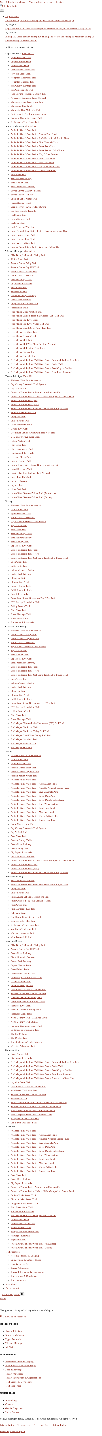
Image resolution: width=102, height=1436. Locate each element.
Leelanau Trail (18, 223)
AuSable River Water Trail (23, 130)
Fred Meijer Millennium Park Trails (28, 348)
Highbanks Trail (18, 215)
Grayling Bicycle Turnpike (23, 211)
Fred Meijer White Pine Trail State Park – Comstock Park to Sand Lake (45, 360)
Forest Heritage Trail (21, 203)
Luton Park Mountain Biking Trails (28, 1001)
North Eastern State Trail (23, 235)
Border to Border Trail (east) (24, 400)
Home (3, 1298)
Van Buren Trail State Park (24, 929)
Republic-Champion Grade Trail (26, 118)
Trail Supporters (18, 1280)
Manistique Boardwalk (22, 106)
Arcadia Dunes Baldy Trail (24, 263)
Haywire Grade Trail (21, 73)
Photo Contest (12, 1288)
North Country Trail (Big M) (24, 1021)
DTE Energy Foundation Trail (25, 436)
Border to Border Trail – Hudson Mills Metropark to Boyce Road (42, 396)
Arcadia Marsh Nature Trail (24, 271)
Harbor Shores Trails (21, 1227)
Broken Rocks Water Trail (23, 412)
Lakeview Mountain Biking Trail (26, 997)
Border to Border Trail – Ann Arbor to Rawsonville (35, 392)
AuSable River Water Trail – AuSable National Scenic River (40, 138)
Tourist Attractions (20, 1268)
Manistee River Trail (21, 1005)
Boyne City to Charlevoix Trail (26, 190)
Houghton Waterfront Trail (23, 77)
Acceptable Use (41, 1425)
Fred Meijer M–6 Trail (21, 340)
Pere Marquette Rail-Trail (23, 908)
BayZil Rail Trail (19, 388)
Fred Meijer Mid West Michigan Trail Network (33, 344)
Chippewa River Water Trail (24, 303)
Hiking (47, 36)
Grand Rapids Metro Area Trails (26, 977)
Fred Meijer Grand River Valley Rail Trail (31, 328)
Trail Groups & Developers (24, 1276)
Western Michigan (65, 20)
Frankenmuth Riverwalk (22, 453)
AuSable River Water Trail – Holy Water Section (34, 154)
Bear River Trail (18, 174)
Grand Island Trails (20, 65)
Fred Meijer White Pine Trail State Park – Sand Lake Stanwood (41, 372)
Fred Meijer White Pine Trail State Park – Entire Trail (37, 364)
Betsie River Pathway (21, 178)
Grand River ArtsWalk (21, 469)
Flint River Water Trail (22, 449)
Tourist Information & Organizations (28, 1272)
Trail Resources (12, 1251)
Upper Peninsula (49, 20)
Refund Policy (59, 1425)
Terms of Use (24, 1425)
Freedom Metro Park (21, 457)
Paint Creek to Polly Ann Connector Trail (31, 900)
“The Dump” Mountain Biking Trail (28, 255)
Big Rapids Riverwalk (21, 283)
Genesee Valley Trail (21, 461)
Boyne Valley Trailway (22, 194)
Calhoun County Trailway (23, 295)
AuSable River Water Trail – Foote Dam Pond (33, 146)
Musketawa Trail (19, 1098)
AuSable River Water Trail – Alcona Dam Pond (34, 134)
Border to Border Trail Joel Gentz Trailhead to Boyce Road (39, 408)
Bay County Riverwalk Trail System (28, 384)
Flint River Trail (18, 444)
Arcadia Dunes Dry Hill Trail (25, 267)
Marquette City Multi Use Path (26, 110)
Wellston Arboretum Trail (23, 1046)
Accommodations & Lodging (25, 1255)
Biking (10, 36)
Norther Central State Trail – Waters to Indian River (36, 247)
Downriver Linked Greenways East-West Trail (33, 432)
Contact (9, 1404)
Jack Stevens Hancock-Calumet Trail (28, 93)
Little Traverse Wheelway (23, 227)
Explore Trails (12, 16)
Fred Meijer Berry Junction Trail (26, 311)
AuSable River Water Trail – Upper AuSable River (35, 166)
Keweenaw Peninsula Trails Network (28, 98)
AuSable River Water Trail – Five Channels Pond (34, 142)
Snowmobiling (13, 40)
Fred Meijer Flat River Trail (24, 319)
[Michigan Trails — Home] (8, 6)
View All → (28, 53)
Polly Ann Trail (18, 913)
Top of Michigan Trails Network (26, 1042)
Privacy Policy (7, 1425)
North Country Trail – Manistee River (29, 1017)
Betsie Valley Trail (20, 182)
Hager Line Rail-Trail (21, 477)
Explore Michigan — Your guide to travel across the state (32, 2)
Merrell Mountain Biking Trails (26, 1009)
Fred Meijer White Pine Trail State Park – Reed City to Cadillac (42, 368)
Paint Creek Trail (19, 904)
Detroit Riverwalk (19, 428)
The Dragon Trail (19, 1038)
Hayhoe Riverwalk (20, 481)
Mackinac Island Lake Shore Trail (27, 102)
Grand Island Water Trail (23, 69)
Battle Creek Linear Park (23, 275)
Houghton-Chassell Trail (22, 81)
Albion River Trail (19, 259)
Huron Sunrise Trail (20, 219)
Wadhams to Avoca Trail (22, 933)
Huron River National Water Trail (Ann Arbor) (33, 493)
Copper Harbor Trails (21, 61)
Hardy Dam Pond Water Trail (25, 1231)
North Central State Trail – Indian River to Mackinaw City (39, 231)
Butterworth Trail (19, 291)
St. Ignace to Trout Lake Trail (25, 122)
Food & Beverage (19, 1264)
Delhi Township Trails (21, 424)
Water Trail (30, 40)
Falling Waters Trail (20, 441)
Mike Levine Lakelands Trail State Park (30, 896)
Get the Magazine (11, 1294)
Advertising (11, 1284)
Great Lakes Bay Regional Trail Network (30, 473)
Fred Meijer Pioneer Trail (23, 352)
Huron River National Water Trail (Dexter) (31, 497)
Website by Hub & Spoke (12, 1431)
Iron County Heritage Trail (23, 85)
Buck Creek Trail (19, 287)
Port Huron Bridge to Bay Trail (26, 917)
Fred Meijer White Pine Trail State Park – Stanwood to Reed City (42, 1078)
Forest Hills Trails (19, 307)
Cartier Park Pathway (21, 299)
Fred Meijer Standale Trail (23, 356)
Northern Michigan (31, 20)
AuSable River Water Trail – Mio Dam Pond (32, 162)
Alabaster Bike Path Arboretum (26, 380)
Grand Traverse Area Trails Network (28, 206)
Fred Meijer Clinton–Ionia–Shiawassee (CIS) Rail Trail (37, 315)
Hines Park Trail (18, 489)
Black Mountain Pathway (23, 186)
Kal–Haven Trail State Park (24, 1090)
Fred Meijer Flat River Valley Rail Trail (30, 323)
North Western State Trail (23, 243)
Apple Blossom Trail (21, 57)
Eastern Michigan (13, 20)
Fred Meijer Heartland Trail (24, 332)
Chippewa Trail (18, 416)
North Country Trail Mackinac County (29, 114)
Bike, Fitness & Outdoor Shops (26, 1259)
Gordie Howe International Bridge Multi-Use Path (35, 465)
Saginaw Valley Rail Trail (23, 921)
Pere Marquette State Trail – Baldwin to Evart (33, 1110)
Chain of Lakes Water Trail (24, 198)
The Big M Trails (19, 1034)
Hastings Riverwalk (20, 1235)
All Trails (9, 1347)
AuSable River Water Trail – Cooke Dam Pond (33, 170)
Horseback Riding (64, 36)
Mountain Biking (84, 36)
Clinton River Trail (20, 420)
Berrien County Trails (21, 279)
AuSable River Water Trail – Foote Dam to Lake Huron (37, 150)
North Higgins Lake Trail (23, 239)
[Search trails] (22, 1294)
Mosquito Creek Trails (21, 1013)
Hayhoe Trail (17, 485)
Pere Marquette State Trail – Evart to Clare (31, 1114)
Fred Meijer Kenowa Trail (23, 336)
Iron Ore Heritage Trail (22, 89)
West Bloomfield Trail (21, 937)
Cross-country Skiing (29, 36)
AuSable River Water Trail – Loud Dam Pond (33, 158)
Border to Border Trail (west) (25, 404)
